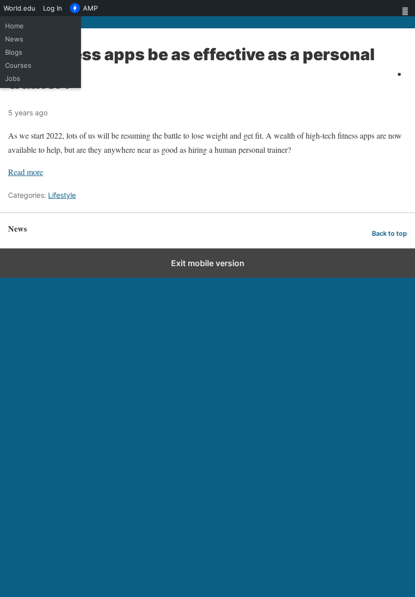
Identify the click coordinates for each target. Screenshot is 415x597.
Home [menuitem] (14, 26)
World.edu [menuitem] (19, 8)
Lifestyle (62, 195)
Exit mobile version (207, 263)
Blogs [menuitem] (13, 52)
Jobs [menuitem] (12, 78)
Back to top (389, 233)
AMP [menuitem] (90, 8)
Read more (25, 171)
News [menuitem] (14, 39)
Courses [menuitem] (18, 65)
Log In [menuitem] (52, 8)
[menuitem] (407, 8)
